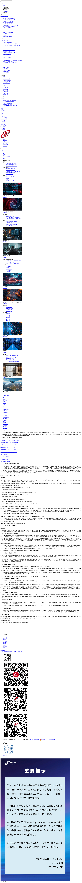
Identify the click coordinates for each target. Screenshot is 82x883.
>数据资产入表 (6, 51)
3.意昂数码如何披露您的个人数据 (8, 444)
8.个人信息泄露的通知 (6, 456)
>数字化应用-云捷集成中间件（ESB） (11, 45)
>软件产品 (5, 93)
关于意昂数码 (4, 119)
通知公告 (3, 129)
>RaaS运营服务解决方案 (8, 101)
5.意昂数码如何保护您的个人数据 (8, 449)
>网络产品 (5, 91)
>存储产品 (5, 87)
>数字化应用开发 (7, 54)
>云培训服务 (6, 72)
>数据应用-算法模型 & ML (9, 52)
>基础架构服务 (6, 70)
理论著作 (3, 120)
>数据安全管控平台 (7, 42)
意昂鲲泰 (3, 76)
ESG (1, 122)
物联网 (2, 98)
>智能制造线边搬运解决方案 (9, 100)
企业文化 (3, 121)
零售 (2, 112)
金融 (2, 109)
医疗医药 (3, 110)
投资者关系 (5, 144)
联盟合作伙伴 (4, 117)
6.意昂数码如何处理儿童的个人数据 (9, 452)
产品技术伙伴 (4, 116)
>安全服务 (5, 68)
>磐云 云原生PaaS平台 (8, 61)
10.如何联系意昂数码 (5, 461)
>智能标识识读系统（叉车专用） (10, 105)
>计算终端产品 (6, 81)
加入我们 (3, 128)
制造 (2, 115)
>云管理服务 (6, 67)
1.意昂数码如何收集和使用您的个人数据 (10, 440)
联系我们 (3, 126)
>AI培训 (5, 35)
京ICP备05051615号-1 (35, 739)
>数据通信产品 (6, 83)
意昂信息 (5, 638)
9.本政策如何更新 (4, 459)
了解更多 (5, 197)
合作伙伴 (5, 143)
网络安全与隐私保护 (18, 651)
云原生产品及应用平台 (6, 57)
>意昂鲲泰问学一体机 (8, 23)
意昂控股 (5, 637)
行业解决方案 (6, 142)
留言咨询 (5, 755)
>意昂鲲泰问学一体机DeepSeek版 (10, 25)
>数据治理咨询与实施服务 (9, 50)
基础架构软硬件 (6, 156)
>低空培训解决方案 (7, 104)
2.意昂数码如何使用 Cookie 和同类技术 (9, 442)
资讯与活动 (3, 125)
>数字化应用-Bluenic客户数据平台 (10, 44)
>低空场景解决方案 (7, 103)
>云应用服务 (6, 71)
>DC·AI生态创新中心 (8, 32)
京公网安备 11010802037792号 (48, 739)
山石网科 (5, 645)
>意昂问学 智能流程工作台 (9, 19)
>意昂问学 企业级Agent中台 (9, 18)
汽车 (2, 108)
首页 (4, 139)
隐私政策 (7, 651)
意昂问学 (5, 639)
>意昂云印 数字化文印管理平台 (10, 62)
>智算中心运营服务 (7, 36)
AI (3, 153)
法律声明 (11, 651)
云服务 (2, 65)
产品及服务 (5, 140)
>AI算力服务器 (6, 79)
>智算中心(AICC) (7, 27)
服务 (2, 30)
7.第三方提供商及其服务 (6, 454)
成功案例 (3, 124)
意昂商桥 (5, 643)
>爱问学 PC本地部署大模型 (9, 21)
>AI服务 (5, 33)
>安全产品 (5, 90)
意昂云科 (3, 85)
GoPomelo (5, 647)
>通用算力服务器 (7, 80)
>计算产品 (5, 89)
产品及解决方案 (4, 16)
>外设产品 (5, 94)
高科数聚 (5, 646)
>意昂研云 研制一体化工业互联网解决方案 (12, 60)
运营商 (2, 113)
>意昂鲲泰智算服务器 (8, 22)
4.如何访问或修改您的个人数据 (8, 447)
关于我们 (5, 146)
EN (2, 3)
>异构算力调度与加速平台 (9, 26)
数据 (4, 154)
